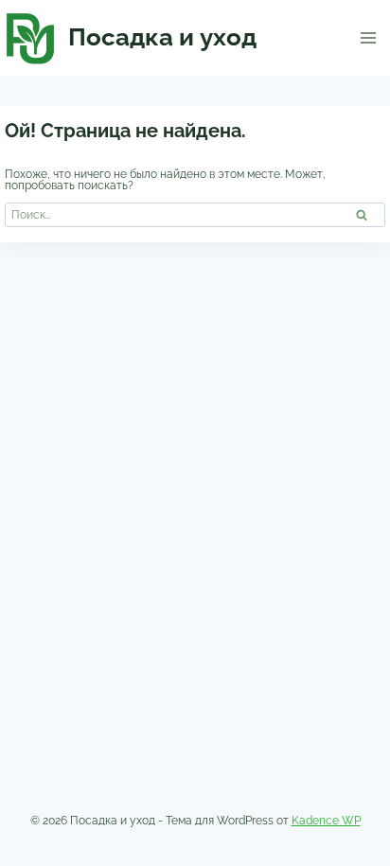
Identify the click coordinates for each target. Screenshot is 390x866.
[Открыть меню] (367, 37)
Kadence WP (326, 820)
